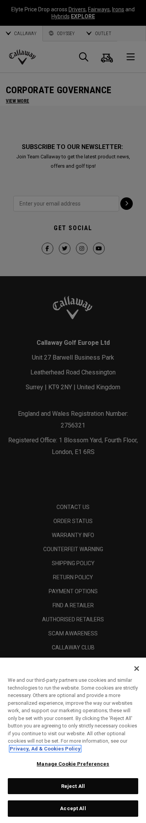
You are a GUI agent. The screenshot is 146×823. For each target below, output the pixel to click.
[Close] (136, 668)
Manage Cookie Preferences (73, 764)
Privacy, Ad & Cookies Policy (45, 749)
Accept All (73, 808)
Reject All (73, 786)
